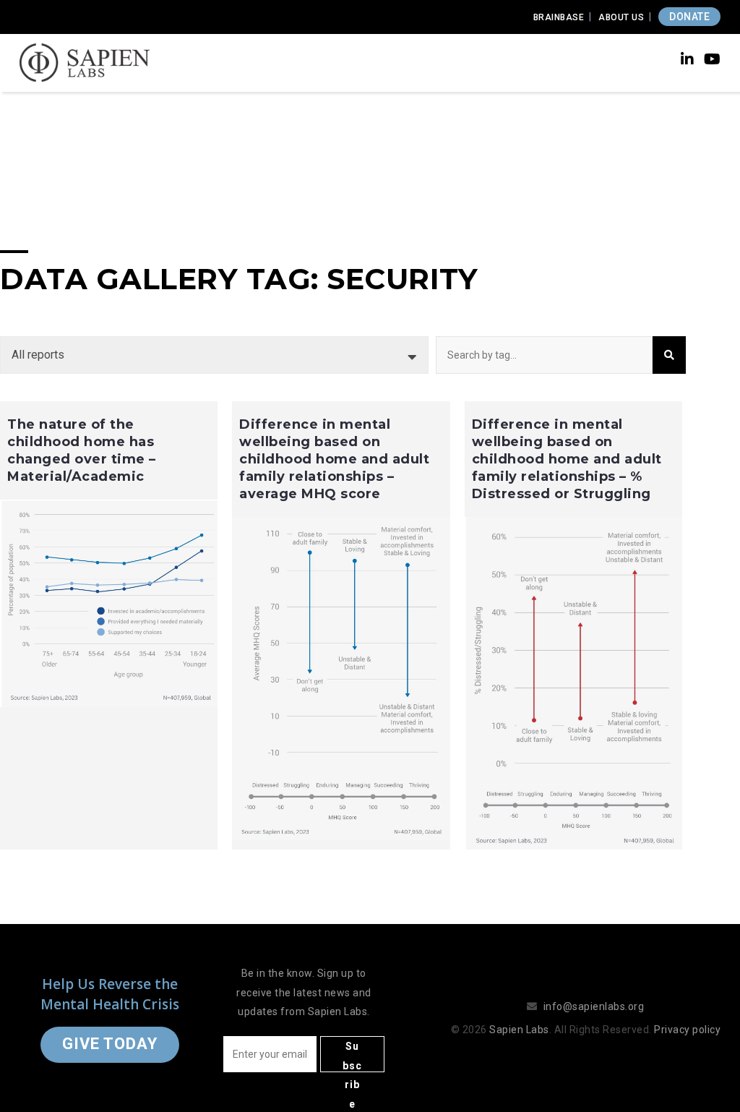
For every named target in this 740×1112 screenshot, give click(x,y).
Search (669, 355)
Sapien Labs (519, 1029)
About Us (621, 17)
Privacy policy (687, 1029)
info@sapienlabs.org (594, 1006)
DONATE (689, 16)
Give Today (110, 1044)
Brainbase (559, 17)
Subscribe (352, 1056)
